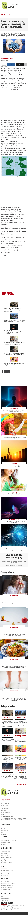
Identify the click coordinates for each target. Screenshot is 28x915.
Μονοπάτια (4, 832)
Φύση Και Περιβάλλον (6, 889)
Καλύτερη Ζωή (7, 717)
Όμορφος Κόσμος (6, 848)
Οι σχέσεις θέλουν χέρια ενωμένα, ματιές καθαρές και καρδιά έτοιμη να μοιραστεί (14, 364)
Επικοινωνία (4, 814)
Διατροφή (4, 837)
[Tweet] (20, 64)
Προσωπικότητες (5, 898)
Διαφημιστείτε (4, 808)
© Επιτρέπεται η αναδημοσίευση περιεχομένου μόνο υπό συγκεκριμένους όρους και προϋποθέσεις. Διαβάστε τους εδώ (13, 819)
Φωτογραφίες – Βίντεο (6, 862)
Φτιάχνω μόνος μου (6, 887)
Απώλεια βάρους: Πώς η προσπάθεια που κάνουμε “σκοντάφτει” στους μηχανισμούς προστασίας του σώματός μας (14, 699)
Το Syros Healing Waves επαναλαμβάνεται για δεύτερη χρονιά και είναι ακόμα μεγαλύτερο (20, 776)
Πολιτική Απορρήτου (6, 812)
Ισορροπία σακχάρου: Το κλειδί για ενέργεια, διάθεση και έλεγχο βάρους (14, 635)
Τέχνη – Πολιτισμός (6, 860)
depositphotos (5, 803)
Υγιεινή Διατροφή (20, 13)
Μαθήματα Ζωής (5, 855)
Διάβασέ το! (10, 13)
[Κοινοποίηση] (11, 64)
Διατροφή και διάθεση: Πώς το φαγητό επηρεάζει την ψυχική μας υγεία (14, 494)
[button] (25, 7)
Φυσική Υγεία (4, 875)
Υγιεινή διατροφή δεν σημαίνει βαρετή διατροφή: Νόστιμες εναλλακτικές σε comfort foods (14, 667)
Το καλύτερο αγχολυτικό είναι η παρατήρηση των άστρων (7, 776)
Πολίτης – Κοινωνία (6, 859)
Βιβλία (20, 753)
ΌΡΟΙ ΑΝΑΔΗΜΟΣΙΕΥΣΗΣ (7, 816)
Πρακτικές (3, 834)
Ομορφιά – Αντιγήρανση (7, 885)
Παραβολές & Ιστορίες (6, 857)
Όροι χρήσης (4, 810)
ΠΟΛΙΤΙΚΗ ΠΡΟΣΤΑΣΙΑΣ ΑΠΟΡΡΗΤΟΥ (14, 565)
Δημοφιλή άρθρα (4, 13)
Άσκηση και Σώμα (5, 882)
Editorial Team (4, 60)
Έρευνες (15, 13)
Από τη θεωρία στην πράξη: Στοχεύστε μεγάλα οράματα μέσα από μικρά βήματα (14, 465)
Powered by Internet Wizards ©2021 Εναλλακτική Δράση (16, 913)
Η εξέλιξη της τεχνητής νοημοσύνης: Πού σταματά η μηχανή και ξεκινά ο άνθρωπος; (14, 549)
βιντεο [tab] (6, 372)
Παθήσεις (3, 872)
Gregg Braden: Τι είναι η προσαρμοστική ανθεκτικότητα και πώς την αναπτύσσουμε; (14, 332)
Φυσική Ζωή (4, 878)
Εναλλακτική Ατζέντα (7, 903)
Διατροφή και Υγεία (6, 14)
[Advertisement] (14, 105)
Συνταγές (3, 844)
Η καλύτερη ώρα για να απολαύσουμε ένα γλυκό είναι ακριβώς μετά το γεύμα (14, 603)
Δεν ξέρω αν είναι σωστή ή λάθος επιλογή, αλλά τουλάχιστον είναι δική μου (14, 410)
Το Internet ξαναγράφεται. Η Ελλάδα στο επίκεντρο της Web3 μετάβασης (14, 522)
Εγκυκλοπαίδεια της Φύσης (8, 883)
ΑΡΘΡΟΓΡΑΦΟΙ (4, 805)
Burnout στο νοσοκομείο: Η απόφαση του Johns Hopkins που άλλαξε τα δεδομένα (14, 321)
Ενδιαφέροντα (7, 753)
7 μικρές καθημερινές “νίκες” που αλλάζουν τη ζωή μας (14, 438)
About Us (3, 807)
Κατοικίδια (4, 853)
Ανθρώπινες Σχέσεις (6, 851)
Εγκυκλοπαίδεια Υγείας (7, 870)
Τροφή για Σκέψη (5, 900)
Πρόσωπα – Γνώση (6, 893)
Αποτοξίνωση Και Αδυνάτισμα (8, 840)
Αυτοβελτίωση (18, 735)
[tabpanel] (14, 333)
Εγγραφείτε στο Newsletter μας (13, 556)
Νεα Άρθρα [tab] (8, 294)
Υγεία (2, 867)
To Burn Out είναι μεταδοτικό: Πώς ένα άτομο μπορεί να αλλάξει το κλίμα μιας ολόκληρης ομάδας (13, 310)
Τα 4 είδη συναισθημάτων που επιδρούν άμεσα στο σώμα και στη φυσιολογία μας (14, 353)
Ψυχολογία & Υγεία (21, 717)
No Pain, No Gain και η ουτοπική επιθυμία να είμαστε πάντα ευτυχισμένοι (14, 343)
